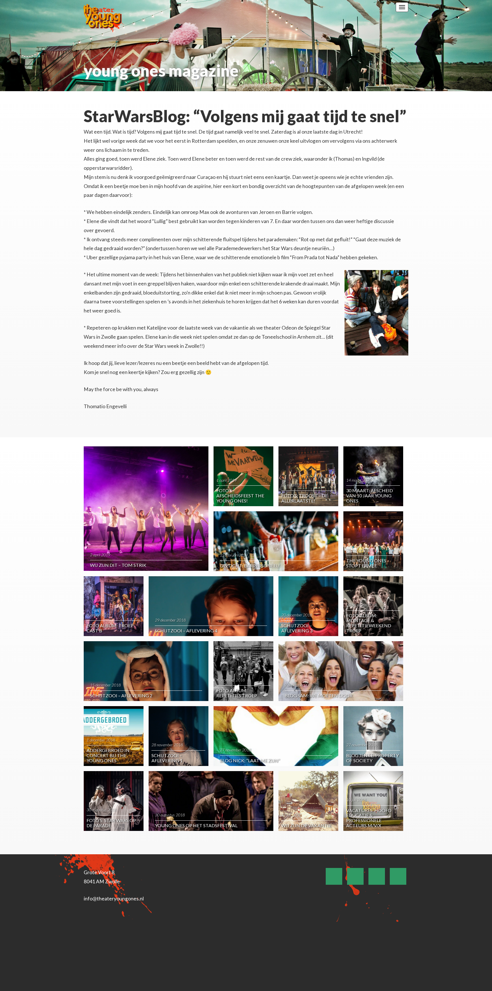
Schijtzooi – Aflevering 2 (121, 695)
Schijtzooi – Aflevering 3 (296, 628)
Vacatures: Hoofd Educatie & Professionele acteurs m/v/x (368, 818)
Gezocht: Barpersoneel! (250, 565)
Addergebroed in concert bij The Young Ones (108, 755)
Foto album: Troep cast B (110, 628)
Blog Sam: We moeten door (318, 695)
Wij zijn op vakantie (306, 825)
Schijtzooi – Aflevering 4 (186, 630)
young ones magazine (161, 70)
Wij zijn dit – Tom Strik (118, 565)
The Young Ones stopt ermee (366, 563)
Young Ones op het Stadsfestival (196, 825)
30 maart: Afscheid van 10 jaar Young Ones (369, 495)
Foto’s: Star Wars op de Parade (111, 823)
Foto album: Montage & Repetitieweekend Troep (368, 623)
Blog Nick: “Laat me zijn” (250, 760)
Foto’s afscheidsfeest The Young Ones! (240, 495)
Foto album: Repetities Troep (236, 693)
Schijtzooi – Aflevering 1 (167, 758)
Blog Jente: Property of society (372, 758)
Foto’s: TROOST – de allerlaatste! (304, 498)
